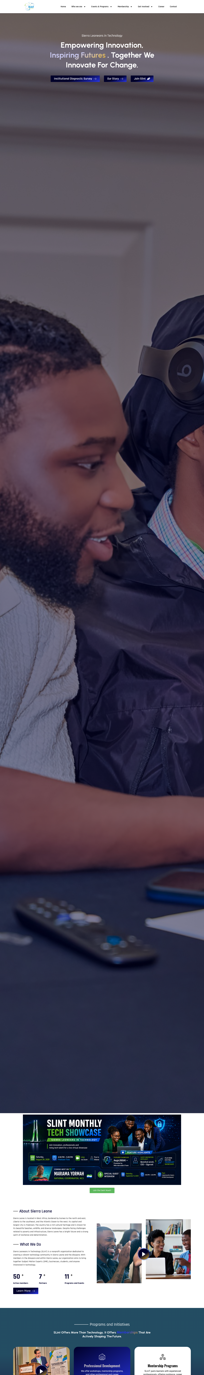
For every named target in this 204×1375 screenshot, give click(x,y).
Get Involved (143, 6)
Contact (173, 6)
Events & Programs (100, 6)
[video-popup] (143, 1254)
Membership (123, 6)
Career (161, 6)
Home (63, 6)
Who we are (76, 6)
